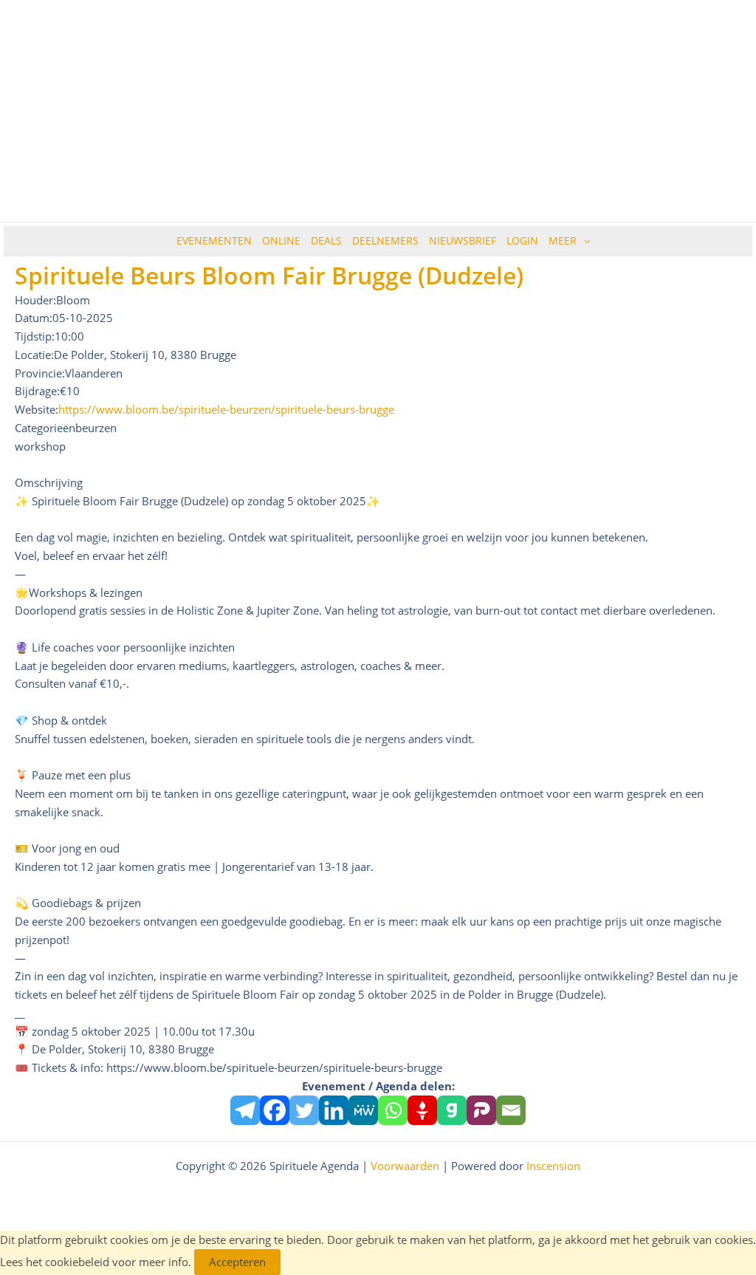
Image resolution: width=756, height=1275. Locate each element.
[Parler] (481, 1110)
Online (281, 240)
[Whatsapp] (393, 1110)
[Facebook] (274, 1110)
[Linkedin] (333, 1110)
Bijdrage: (37, 390)
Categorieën (45, 427)
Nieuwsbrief (462, 240)
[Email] (511, 1110)
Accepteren (237, 1261)
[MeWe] (363, 1110)
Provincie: (40, 373)
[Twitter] (304, 1110)
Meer (563, 240)
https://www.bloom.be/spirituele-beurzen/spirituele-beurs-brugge (226, 409)
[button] (583, 241)
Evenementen (214, 240)
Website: (36, 409)
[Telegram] (245, 1110)
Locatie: (34, 354)
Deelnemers (385, 240)
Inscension (553, 1165)
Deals (326, 240)
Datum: (33, 317)
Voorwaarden (405, 1165)
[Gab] (452, 1110)
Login (522, 240)
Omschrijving (49, 482)
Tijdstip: (35, 336)
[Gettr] (422, 1110)
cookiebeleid (77, 1261)
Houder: (35, 300)
